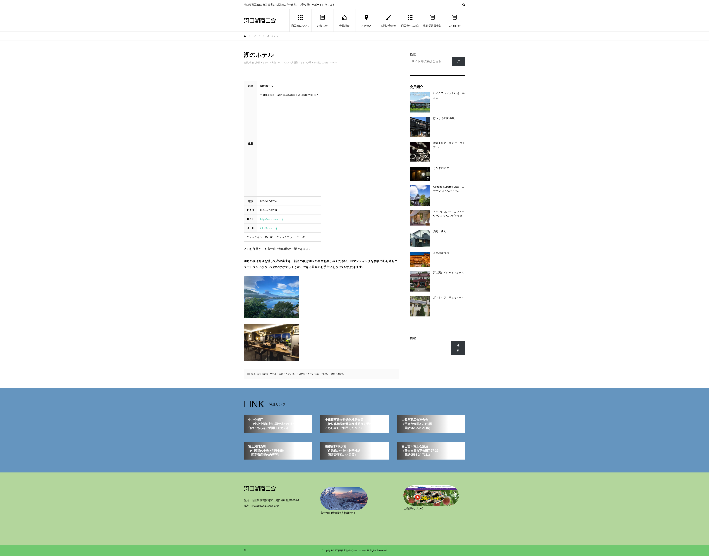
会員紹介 (344, 25)
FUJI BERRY (454, 25)
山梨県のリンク (413, 508)
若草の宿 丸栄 (441, 253)
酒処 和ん (439, 231)
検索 (413, 54)
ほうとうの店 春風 (444, 118)
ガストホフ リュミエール (448, 297)
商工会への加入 (410, 25)
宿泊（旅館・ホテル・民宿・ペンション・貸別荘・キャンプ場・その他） (285, 62)
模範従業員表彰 (432, 25)
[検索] (458, 61)
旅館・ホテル (330, 62)
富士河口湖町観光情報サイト (339, 513)
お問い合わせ (388, 25)
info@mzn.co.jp (269, 228)
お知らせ (322, 25)
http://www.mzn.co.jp (272, 219)
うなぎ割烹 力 (441, 168)
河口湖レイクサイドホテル (448, 272)
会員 (246, 62)
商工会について (300, 25)
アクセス (366, 25)
